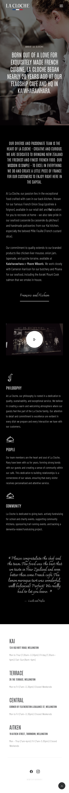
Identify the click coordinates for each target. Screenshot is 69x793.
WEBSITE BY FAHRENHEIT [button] (34, 779)
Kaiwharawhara (15, 264)
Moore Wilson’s (35, 264)
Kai (50, 209)
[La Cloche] (17, 8)
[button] (34, 295)
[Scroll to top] (61, 785)
